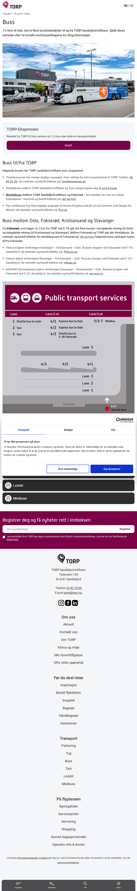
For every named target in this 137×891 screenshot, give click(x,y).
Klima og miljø (68, 647)
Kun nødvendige (68, 468)
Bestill (68, 145)
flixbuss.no (70, 252)
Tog (68, 753)
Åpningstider (68, 806)
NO (126, 5)
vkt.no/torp (69, 199)
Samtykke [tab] (24, 429)
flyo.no (63, 210)
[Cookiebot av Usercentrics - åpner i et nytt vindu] (118, 420)
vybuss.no (70, 262)
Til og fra (18, 13)
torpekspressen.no (74, 181)
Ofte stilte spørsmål (68, 662)
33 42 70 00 (74, 588)
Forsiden (7, 13)
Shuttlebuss (14, 195)
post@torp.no (73, 593)
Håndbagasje (68, 715)
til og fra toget (108, 188)
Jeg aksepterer (111, 468)
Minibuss (68, 784)
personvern (12, 539)
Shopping (69, 829)
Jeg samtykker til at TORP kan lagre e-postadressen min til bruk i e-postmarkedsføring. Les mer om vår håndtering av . (67, 538)
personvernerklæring (68, 862)
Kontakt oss (68, 632)
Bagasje (69, 708)
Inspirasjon (68, 685)
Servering (68, 821)
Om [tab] (113, 429)
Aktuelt (68, 624)
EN (131, 5)
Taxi (68, 768)
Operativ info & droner (68, 844)
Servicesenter (68, 814)
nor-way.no (96, 273)
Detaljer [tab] (68, 429)
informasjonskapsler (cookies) (32, 857)
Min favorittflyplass (68, 655)
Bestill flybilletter (68, 692)
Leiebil (69, 776)
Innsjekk (68, 700)
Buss (68, 761)
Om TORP (68, 639)
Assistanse (68, 723)
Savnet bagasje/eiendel (68, 837)
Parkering (68, 745)
